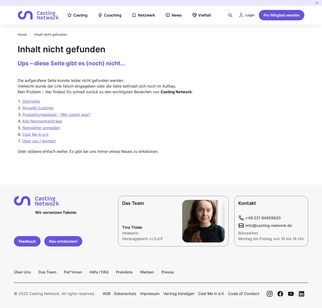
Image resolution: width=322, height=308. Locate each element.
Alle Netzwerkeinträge (42, 121)
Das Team (47, 272)
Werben (147, 272)
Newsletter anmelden (41, 127)
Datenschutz (125, 293)
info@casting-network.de (268, 225)
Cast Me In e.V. (35, 134)
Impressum (150, 293)
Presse (167, 272)
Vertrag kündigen (178, 293)
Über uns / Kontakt (39, 141)
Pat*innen (73, 272)
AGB (106, 293)
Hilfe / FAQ (99, 272)
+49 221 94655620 (263, 218)
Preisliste (124, 272)
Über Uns (22, 272)
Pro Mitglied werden (282, 15)
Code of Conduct (243, 293)
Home (22, 34)
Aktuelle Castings (38, 108)
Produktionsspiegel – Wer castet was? (56, 114)
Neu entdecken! (63, 241)
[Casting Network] (38, 15)
